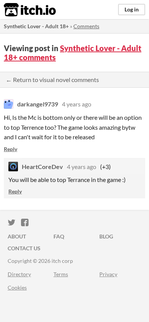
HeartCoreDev (42, 166)
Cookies (17, 287)
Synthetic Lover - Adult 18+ (36, 26)
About (17, 236)
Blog (106, 236)
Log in (132, 9)
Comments (86, 26)
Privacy (108, 274)
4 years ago (76, 104)
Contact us (24, 248)
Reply (10, 149)
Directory (19, 274)
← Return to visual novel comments (52, 79)
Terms (60, 274)
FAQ (58, 236)
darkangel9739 (37, 104)
